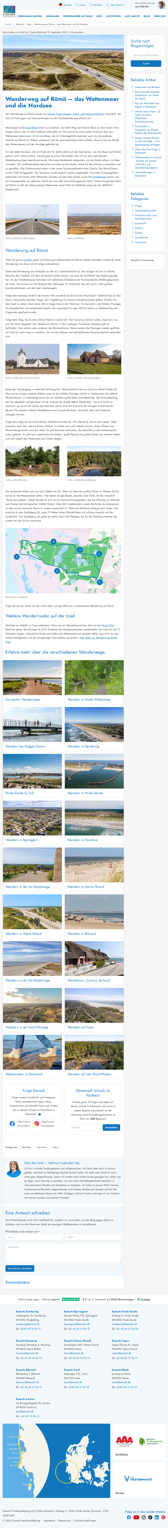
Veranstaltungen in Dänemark (145, 174)
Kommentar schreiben (20, 1268)
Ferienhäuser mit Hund (78, 16)
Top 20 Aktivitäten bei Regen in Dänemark (147, 105)
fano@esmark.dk (73, 1382)
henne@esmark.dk (74, 1353)
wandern (28, 260)
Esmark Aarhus (25, 1399)
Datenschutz (64, 1520)
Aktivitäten (113, 16)
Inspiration (42, 1147)
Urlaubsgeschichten (145, 210)
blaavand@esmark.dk (27, 1382)
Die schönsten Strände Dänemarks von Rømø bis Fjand (147, 95)
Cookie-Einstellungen (85, 1520)
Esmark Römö (120, 1370)
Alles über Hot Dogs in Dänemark (147, 151)
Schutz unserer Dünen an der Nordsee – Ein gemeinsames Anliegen (147, 141)
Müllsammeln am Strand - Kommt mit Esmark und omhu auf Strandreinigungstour (148, 162)
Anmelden (111, 1127)
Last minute (132, 16)
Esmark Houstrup (26, 1341)
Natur (55, 1147)
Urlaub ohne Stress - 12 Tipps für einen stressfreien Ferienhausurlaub (147, 116)
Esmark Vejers (120, 1341)
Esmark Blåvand (26, 1370)
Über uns (159, 16)
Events (138, 233)
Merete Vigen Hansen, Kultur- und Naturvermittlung (75, 114)
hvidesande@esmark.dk (124, 1324)
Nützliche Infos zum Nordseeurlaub (146, 217)
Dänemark (52, 16)
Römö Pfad (108, 625)
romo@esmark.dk (121, 1382)
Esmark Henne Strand (77, 1341)
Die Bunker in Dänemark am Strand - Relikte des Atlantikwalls (148, 129)
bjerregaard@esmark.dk (77, 1324)
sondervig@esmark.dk (28, 1324)
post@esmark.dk (24, 1411)
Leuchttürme (141, 237)
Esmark (139, 228)
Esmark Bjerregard (75, 1311)
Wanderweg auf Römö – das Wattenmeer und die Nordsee (61, 24)
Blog (147, 16)
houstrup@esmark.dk (27, 1353)
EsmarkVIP (141, 223)
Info (99, 16)
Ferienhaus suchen (29, 16)
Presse (138, 206)
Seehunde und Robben (147, 87)
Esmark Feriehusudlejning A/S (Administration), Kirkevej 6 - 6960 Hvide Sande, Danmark (52, 1511)
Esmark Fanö (72, 1370)
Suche (146, 63)
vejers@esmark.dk (121, 1353)
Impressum (49, 1520)
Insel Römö (32, 128)
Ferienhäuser (99, 177)
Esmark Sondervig (27, 1311)
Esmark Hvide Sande (124, 1311)
